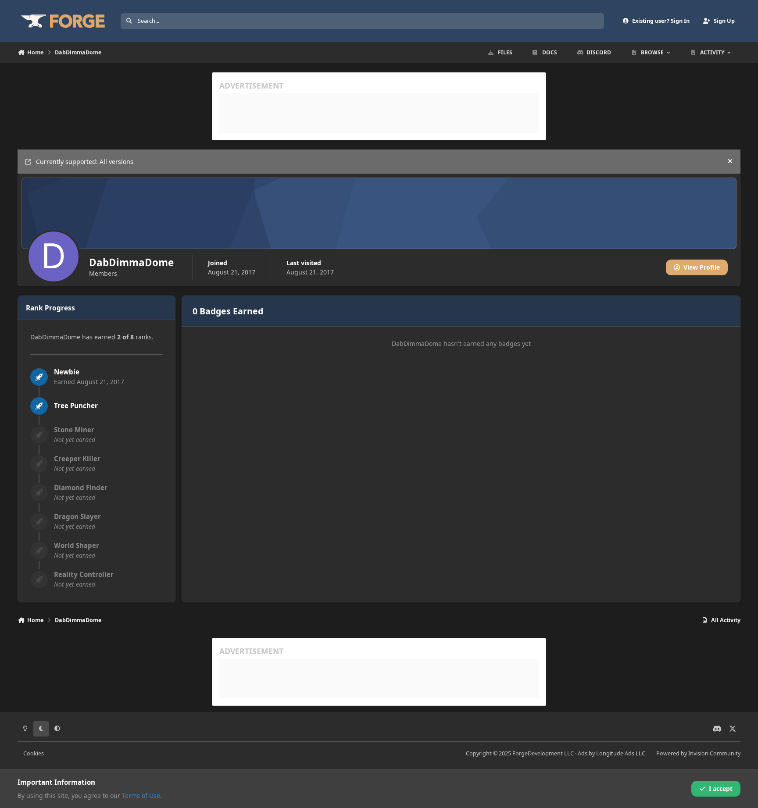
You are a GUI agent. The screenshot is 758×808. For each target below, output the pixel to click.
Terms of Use (141, 795)
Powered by (698, 753)
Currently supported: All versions (84, 161)
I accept (721, 788)
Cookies (33, 753)
